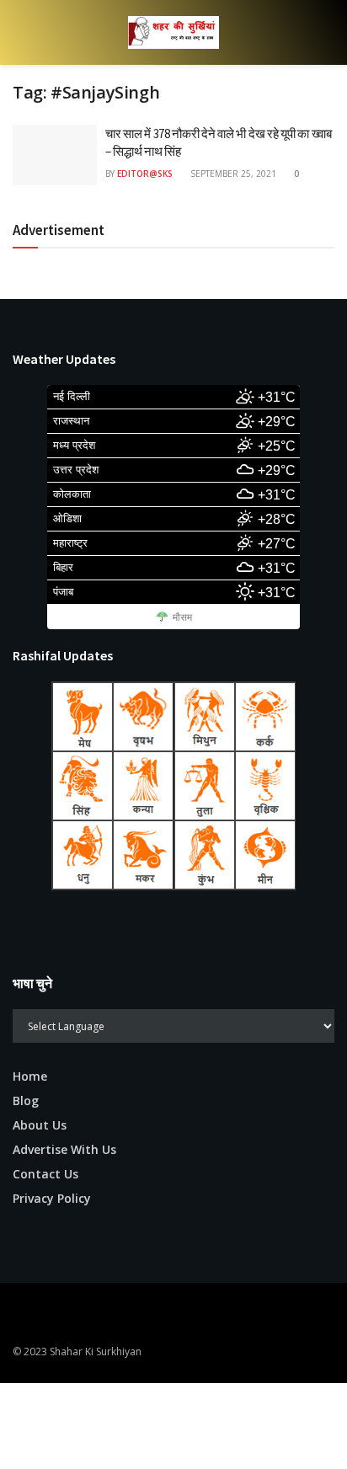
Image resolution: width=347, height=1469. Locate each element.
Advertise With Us (64, 1149)
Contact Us (45, 1174)
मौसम (182, 617)
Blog (26, 1100)
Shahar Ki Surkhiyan (95, 1351)
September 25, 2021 (232, 173)
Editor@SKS (145, 173)
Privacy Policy (52, 1198)
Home (30, 1076)
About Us (40, 1125)
